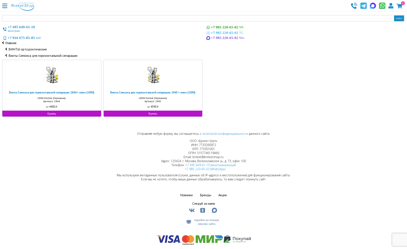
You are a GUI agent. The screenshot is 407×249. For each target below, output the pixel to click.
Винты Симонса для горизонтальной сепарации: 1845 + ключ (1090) (152, 92)
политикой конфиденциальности (225, 134)
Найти (399, 18)
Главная (10, 43)
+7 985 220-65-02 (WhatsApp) (205, 169)
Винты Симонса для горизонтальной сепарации (42, 55)
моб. (25, 38)
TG (227, 33)
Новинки (186, 195)
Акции (222, 195)
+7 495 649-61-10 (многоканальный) (210, 165)
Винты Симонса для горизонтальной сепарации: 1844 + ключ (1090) (51, 92)
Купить (51, 113)
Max (227, 38)
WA (227, 27)
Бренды (205, 195)
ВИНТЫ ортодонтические (27, 49)
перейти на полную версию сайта (206, 222)
